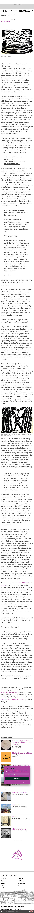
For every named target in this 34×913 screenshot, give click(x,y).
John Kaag (5, 19)
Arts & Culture (5, 21)
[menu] (32, 11)
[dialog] (17, 776)
